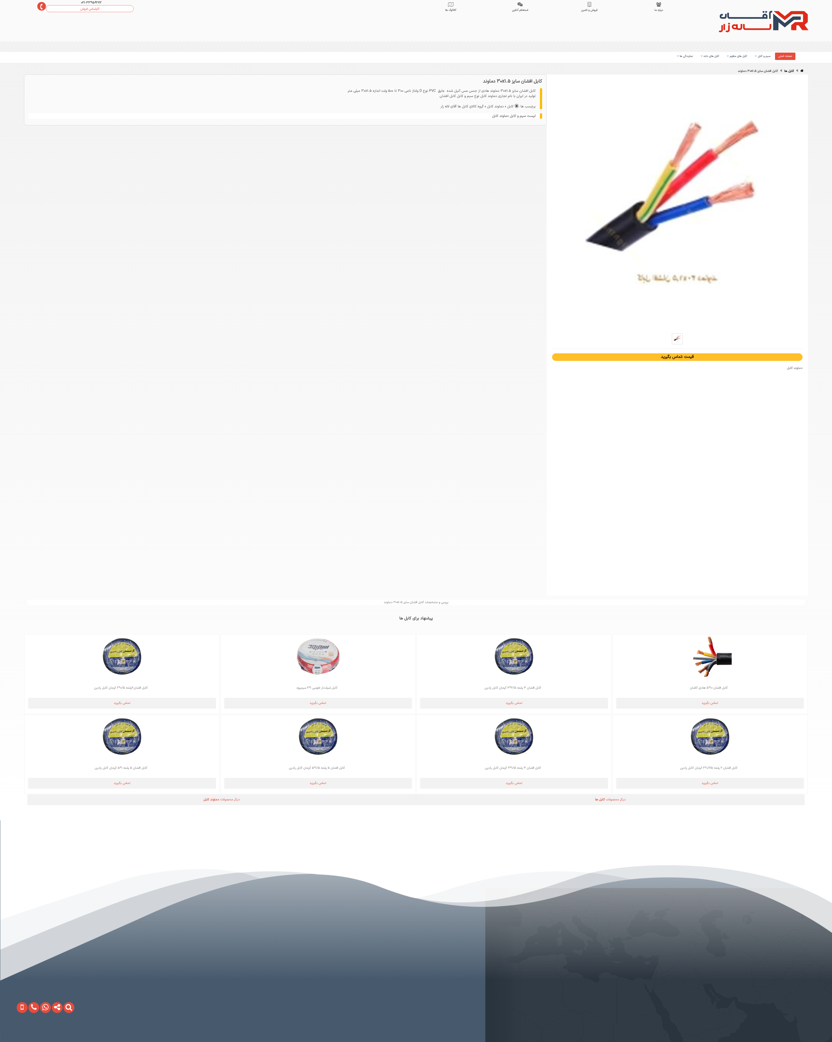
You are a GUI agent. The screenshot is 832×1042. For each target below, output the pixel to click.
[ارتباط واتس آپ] (36, 1029)
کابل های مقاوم (738, 56)
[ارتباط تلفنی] (25, 1029)
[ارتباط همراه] (13, 1029)
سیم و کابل (763, 56)
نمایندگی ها (686, 56)
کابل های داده (711, 56)
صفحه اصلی (785, 56)
